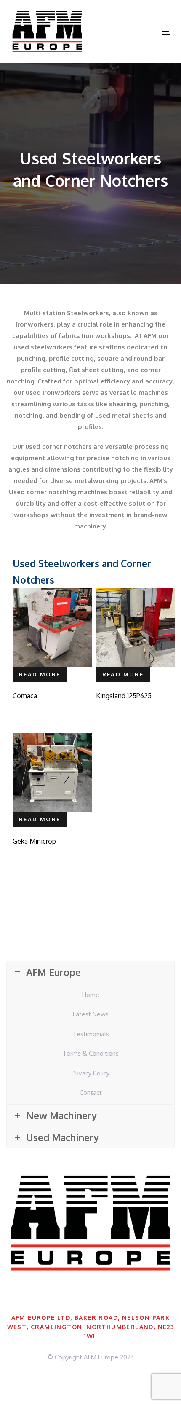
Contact (91, 1093)
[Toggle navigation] (143, 31)
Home (90, 995)
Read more (40, 674)
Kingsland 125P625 (124, 696)
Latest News (91, 1014)
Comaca (25, 696)
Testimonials (90, 1034)
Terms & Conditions (90, 1053)
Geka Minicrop (34, 841)
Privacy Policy (90, 1073)
